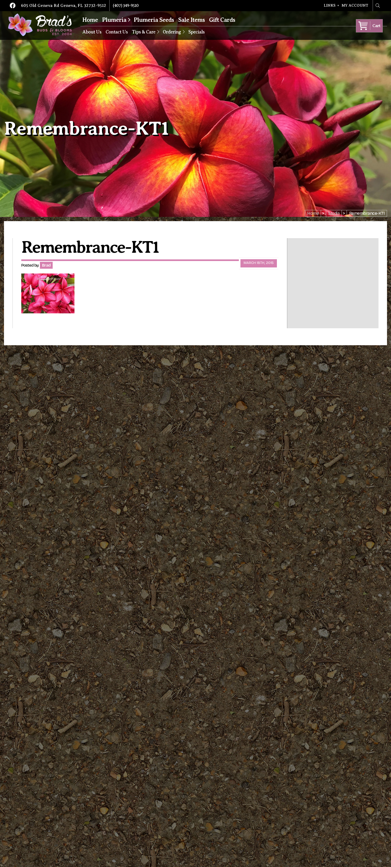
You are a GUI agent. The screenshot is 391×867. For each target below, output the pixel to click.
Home (90, 19)
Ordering (172, 32)
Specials (196, 32)
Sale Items (191, 19)
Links (329, 5)
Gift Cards (222, 19)
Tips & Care (143, 32)
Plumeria (114, 19)
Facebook (12, 5)
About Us (91, 32)
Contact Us (117, 32)
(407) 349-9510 (126, 5)
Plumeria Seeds (154, 19)
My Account (355, 5)
